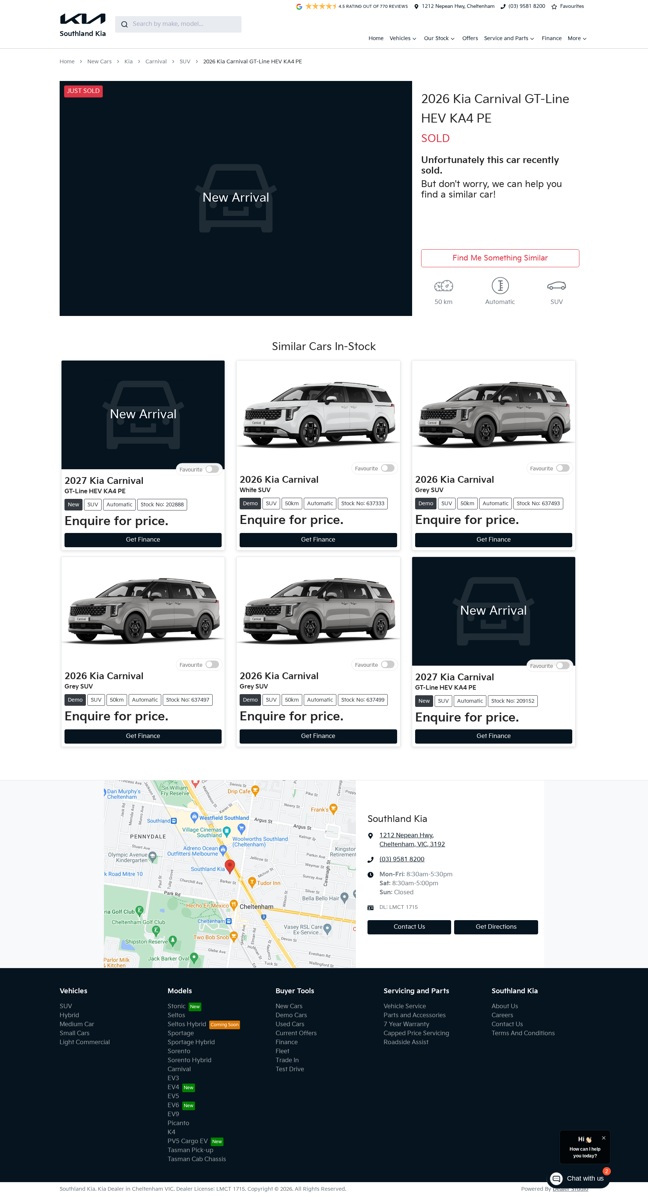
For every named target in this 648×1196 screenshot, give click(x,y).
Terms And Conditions (523, 1033)
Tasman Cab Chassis (197, 1159)
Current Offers (296, 1033)
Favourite (191, 469)
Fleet (283, 1051)
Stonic (177, 1006)
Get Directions (496, 927)
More (574, 38)
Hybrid (69, 1015)
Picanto (178, 1123)
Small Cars (75, 1033)
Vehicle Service (405, 1006)
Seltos (176, 1015)
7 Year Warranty (406, 1024)
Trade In (287, 1060)
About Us (505, 1006)
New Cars (99, 61)
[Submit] (124, 24)
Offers (470, 38)
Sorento (179, 1051)
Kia (128, 61)
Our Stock (436, 38)
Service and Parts (506, 38)
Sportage (181, 1033)
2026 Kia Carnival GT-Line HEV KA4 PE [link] (252, 61)
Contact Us (409, 927)
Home (376, 38)
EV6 (173, 1105)
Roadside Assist (406, 1042)
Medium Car (77, 1024)
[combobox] (178, 24)
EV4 (173, 1087)
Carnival (156, 61)
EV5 (173, 1096)
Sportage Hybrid (191, 1042)
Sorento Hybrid (190, 1060)
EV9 (173, 1114)
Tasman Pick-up (190, 1150)
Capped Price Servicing (416, 1033)
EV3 (173, 1078)
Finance (552, 38)
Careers (502, 1015)
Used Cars (290, 1024)
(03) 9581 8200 (526, 6)
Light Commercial (85, 1042)
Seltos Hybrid (187, 1024)
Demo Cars (291, 1015)
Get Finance (143, 539)
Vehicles (400, 38)
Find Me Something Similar (500, 258)
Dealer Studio (570, 1189)
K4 (172, 1132)
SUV (185, 61)
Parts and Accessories (415, 1015)
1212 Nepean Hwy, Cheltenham (458, 6)
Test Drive (290, 1069)
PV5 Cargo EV (188, 1141)
